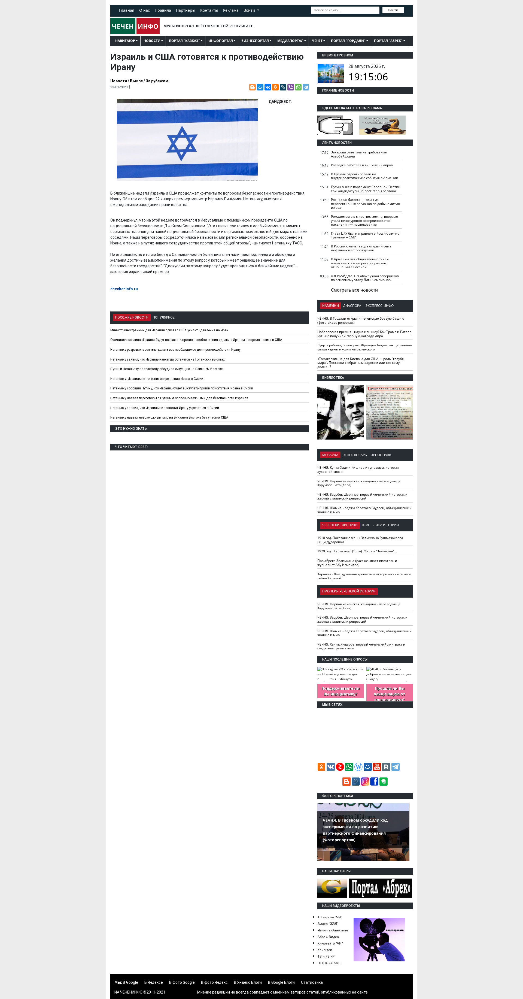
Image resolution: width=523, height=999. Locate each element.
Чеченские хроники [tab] (340, 525)
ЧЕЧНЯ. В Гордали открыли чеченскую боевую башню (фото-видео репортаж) (360, 320)
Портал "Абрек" (388, 40)
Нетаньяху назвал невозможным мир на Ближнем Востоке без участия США (169, 417)
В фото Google (182, 982)
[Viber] (290, 87)
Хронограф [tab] (381, 455)
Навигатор (125, 40)
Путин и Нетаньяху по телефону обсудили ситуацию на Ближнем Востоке (166, 369)
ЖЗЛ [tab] (365, 525)
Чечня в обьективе (333, 930)
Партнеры (185, 10)
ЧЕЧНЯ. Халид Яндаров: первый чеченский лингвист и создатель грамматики (361, 646)
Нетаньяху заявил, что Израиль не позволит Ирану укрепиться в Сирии (164, 408)
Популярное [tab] (164, 317)
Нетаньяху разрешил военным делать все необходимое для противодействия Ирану (175, 350)
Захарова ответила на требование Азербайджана (359, 154)
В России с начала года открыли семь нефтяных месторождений (361, 248)
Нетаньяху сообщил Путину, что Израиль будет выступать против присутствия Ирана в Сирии (181, 388)
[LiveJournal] (283, 87)
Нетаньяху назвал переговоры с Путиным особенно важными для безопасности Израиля (179, 398)
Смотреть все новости (354, 290)
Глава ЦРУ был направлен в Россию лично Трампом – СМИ (365, 235)
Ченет (317, 40)
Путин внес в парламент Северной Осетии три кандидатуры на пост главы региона (365, 188)
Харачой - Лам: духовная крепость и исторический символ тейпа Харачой (364, 576)
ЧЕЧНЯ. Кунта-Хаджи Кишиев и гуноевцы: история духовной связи (358, 469)
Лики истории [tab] (386, 525)
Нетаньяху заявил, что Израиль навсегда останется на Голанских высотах (167, 359)
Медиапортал (290, 40)
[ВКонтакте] (267, 87)
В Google (130, 982)
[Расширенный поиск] (407, 10)
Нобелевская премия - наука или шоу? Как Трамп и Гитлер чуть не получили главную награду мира (364, 333)
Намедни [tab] (330, 305)
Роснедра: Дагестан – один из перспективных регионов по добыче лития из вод (365, 203)
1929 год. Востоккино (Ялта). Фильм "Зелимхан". (356, 551)
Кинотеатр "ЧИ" (330, 943)
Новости (152, 40)
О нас (144, 10)
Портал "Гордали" (348, 40)
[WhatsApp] (298, 87)
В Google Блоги (281, 982)
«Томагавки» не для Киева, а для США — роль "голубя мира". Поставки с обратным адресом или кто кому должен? (360, 362)
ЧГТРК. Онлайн (330, 963)
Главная (126, 10)
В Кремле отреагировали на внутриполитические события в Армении (364, 176)
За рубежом (157, 81)
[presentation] (405, 404)
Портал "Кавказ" (184, 40)
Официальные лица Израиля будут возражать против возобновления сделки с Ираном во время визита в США (196, 340)
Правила (163, 10)
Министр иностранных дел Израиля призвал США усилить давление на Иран (169, 330)
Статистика (312, 982)
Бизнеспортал (255, 40)
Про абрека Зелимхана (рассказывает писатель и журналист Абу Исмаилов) (357, 562)
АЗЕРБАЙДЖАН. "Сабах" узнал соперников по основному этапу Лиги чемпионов (365, 278)
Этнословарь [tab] (355, 455)
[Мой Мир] (260, 87)
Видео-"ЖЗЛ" (328, 923)
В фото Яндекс (214, 982)
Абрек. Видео (328, 936)
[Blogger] (252, 87)
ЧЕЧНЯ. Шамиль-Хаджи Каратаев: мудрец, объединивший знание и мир (364, 509)
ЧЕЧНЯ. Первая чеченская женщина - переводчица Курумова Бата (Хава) (358, 483)
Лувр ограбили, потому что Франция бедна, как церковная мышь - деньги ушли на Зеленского (364, 347)
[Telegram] (306, 87)
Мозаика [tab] (330, 455)
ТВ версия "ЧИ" (330, 917)
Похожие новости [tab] (131, 317)
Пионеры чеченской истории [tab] (349, 591)
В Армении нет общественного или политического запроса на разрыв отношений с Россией (360, 263)
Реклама (231, 10)
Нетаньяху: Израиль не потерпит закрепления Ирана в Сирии (156, 379)
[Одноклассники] (275, 87)
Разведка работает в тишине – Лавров (362, 165)
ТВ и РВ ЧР (326, 956)
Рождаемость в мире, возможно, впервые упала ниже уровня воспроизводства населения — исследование (364, 220)
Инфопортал (220, 40)
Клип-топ (325, 949)
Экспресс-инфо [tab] (380, 305)
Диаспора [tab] (352, 305)
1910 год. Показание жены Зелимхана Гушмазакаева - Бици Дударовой (361, 539)
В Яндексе (153, 982)
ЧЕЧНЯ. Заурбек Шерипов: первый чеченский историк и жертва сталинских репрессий (362, 496)
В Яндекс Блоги (248, 982)
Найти (393, 10)
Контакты (209, 10)
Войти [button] (250, 10)
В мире (136, 81)
